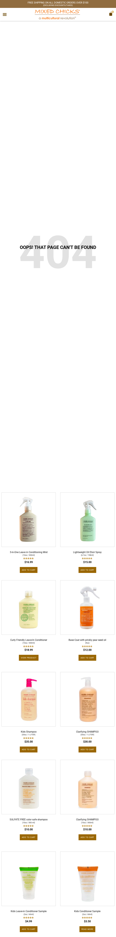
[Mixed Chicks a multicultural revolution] (57, 14)
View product (29, 658)
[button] (5, 14)
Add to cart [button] (28, 570)
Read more (87, 929)
